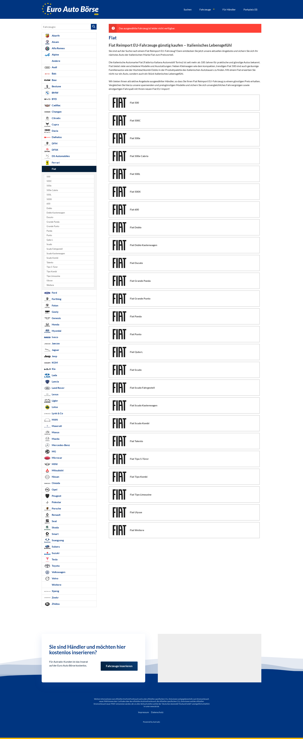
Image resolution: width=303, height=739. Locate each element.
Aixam (55, 41)
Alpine (55, 54)
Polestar (56, 502)
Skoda (55, 527)
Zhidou (55, 603)
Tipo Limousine (53, 276)
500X (49, 199)
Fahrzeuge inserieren (119, 664)
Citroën (55, 118)
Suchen (188, 9)
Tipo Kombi (52, 271)
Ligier (54, 400)
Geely (55, 311)
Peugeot (56, 495)
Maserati (56, 425)
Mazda (55, 438)
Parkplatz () (250, 9)
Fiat (53, 168)
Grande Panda (53, 222)
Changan (56, 111)
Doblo (49, 208)
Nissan (55, 476)
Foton (54, 305)
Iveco (54, 337)
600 (48, 204)
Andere (55, 60)
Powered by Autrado (151, 722)
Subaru (55, 546)
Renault (55, 514)
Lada (54, 375)
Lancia (55, 381)
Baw (54, 79)
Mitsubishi (57, 470)
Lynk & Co (57, 413)
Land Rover (58, 387)
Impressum (143, 712)
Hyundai (56, 330)
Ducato (50, 217)
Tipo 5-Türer (52, 267)
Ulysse (50, 280)
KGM (54, 362)
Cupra (55, 124)
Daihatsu (56, 137)
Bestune (56, 86)
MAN (54, 419)
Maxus (55, 432)
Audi (54, 67)
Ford (54, 292)
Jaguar (55, 349)
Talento (50, 262)
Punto (49, 235)
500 (48, 177)
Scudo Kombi (52, 258)
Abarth (55, 35)
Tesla (54, 559)
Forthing (56, 298)
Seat (54, 521)
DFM (54, 143)
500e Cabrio (52, 190)
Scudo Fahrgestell (54, 249)
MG (53, 451)
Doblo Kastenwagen (56, 213)
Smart (55, 533)
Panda (49, 231)
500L (49, 195)
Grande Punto (53, 226)
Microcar (56, 457)
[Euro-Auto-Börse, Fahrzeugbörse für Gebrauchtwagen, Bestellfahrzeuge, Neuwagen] (70, 9)
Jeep (54, 356)
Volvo (54, 578)
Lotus (54, 406)
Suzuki (55, 552)
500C (49, 181)
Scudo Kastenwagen (56, 253)
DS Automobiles (60, 155)
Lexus (54, 394)
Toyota (55, 565)
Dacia (54, 130)
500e (49, 186)
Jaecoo (55, 343)
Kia (53, 368)
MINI (54, 463)
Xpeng (55, 590)
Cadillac (56, 105)
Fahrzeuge (205, 9)
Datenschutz (157, 712)
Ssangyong (57, 540)
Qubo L (50, 240)
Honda (55, 324)
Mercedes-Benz (60, 444)
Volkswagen (58, 571)
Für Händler (229, 9)
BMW (54, 92)
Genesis (56, 318)
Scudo (49, 244)
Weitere (50, 285)
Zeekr (55, 597)
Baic (53, 73)
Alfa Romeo (58, 48)
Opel (54, 489)
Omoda (55, 482)
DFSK (54, 149)
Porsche (56, 508)
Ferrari (55, 162)
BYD (54, 98)
